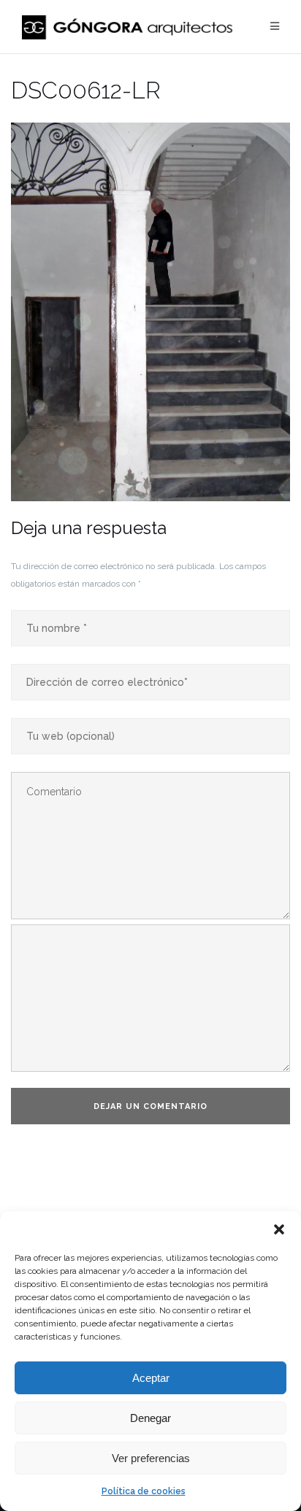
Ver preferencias (151, 1458)
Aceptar (150, 1378)
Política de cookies (144, 1491)
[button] (279, 1229)
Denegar (150, 1418)
